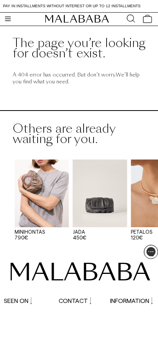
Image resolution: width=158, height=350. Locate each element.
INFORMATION (129, 300)
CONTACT (73, 300)
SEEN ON (16, 300)
